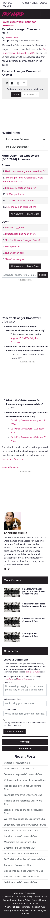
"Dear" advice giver (15, 259)
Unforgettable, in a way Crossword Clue (25, 780)
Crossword (16, 22)
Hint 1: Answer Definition (17, 139)
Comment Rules (33, 672)
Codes (43, 2)
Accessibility (32, 903)
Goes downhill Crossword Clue (20, 768)
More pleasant (12, 246)
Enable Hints (30, 94)
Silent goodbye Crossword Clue (30, 634)
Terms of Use (18, 903)
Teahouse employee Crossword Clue (23, 794)
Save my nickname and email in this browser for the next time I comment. (24, 723)
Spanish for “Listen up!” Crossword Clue (33, 619)
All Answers (17, 213)
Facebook (25, 748)
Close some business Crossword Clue (23, 870)
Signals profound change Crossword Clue (23, 811)
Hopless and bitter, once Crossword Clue (22, 787)
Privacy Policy (8, 679)
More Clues (33, 213)
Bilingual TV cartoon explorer (20, 187)
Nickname (12, 699)
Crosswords (30, 2)
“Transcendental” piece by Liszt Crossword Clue (34, 604)
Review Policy (24, 900)
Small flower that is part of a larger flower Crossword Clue (33, 591)
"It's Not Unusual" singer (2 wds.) (22, 240)
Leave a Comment (10, 467)
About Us (18, 893)
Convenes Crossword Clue (18, 865)
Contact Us (30, 893)
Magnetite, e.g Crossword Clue (20, 842)
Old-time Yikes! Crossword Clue (20, 882)
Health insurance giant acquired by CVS (26, 171)
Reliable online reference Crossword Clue (23, 802)
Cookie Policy (40, 896)
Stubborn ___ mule (14, 227)
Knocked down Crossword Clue (20, 836)
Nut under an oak (14, 252)
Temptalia (25, 906)
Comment (7, 682)
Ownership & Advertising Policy (17, 896)
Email (10, 709)
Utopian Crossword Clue (17, 762)
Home (5, 22)
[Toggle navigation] (44, 14)
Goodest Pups (38, 906)
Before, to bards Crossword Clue (21, 830)
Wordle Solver (7, 4)
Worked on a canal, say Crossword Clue (24, 818)
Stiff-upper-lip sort (16, 194)
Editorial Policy (39, 900)
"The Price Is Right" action (20, 200)
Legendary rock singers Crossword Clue (25, 824)
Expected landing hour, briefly (20, 233)
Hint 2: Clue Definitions (17, 146)
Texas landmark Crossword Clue (21, 853)
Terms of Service (23, 679)
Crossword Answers (12, 459)
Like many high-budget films (21, 206)
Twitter (25, 742)
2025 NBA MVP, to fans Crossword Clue (24, 859)
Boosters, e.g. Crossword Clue (20, 847)
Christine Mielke (11, 37)
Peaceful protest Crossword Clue (21, 876)
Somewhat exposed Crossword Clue (23, 774)
